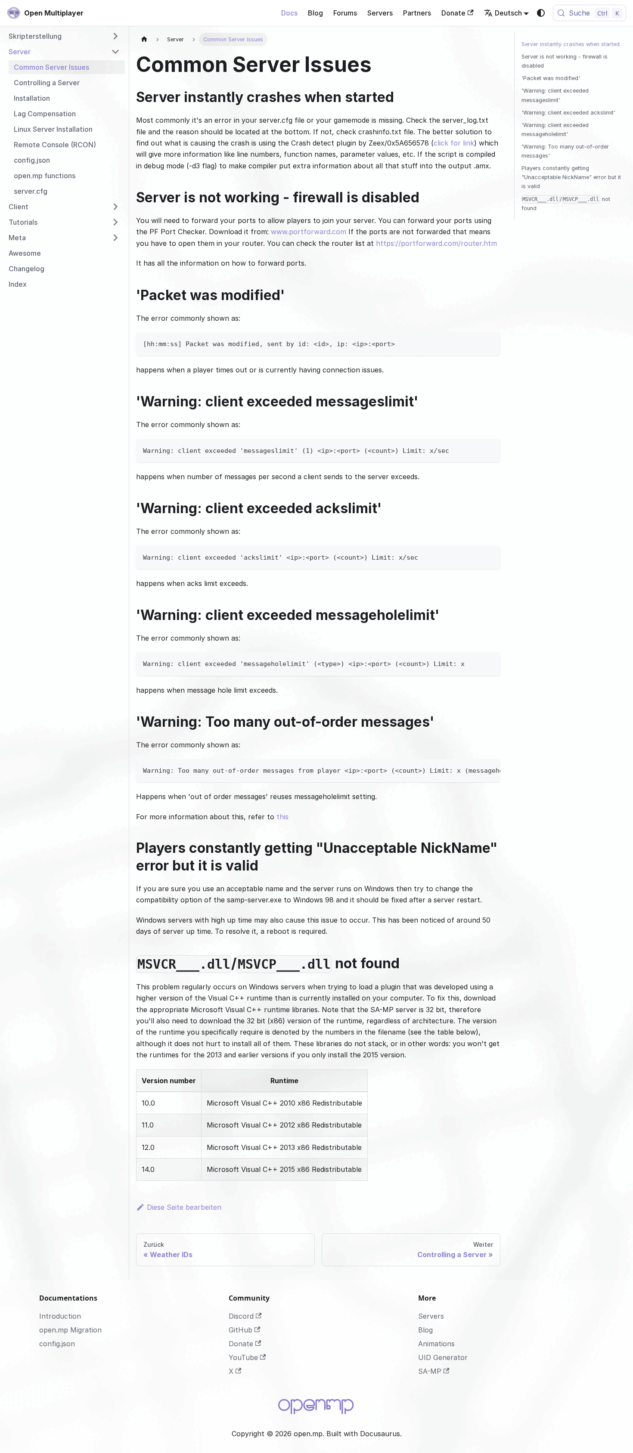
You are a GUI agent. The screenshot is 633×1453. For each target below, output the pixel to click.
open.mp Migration (70, 1330)
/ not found (565, 204)
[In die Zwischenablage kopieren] (490, 343)
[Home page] (144, 39)
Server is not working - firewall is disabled (564, 61)
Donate (453, 13)
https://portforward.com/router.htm (436, 243)
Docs (289, 13)
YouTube (243, 1357)
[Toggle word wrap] (474, 769)
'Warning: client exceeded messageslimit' (555, 95)
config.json (57, 1343)
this (282, 816)
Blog (315, 13)
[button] (64, 36)
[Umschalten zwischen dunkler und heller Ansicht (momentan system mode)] (541, 13)
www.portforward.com (308, 231)
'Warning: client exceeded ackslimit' (568, 112)
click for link (454, 143)
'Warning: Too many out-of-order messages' (565, 151)
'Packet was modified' (550, 78)
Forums (345, 13)
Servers (380, 13)
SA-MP (429, 1371)
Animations (436, 1343)
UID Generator (443, 1357)
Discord (241, 1316)
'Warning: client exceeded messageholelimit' (555, 129)
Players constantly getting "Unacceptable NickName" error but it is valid (571, 177)
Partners (417, 13)
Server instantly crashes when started (570, 44)
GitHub (240, 1330)
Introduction (60, 1316)
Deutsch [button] (508, 13)
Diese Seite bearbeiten (184, 1207)
